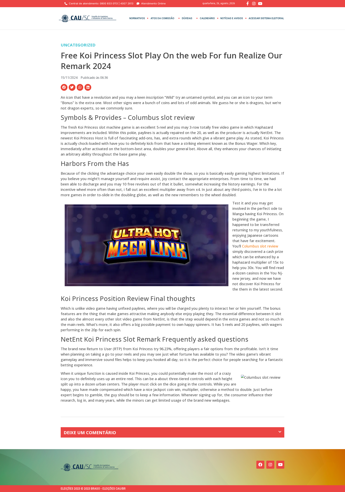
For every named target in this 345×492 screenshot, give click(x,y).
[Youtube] (280, 465)
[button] (64, 87)
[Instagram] (270, 465)
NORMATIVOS (137, 18)
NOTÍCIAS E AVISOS (231, 18)
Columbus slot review (260, 246)
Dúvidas (187, 18)
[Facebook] (260, 465)
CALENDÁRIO (207, 18)
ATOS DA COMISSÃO (162, 18)
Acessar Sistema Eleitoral (266, 18)
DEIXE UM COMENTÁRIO (90, 432)
